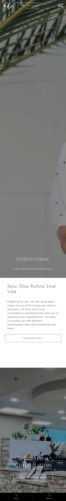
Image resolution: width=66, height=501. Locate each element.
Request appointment (33, 477)
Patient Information (29, 269)
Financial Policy (32, 338)
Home (15, 269)
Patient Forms (46, 269)
